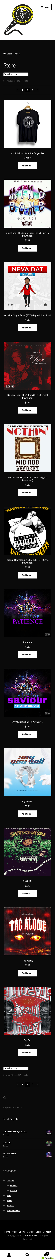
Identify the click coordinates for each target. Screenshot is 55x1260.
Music (9, 1200)
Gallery (30, 1231)
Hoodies (13, 1185)
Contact (47, 1231)
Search (27, 1255)
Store (38, 1231)
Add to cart (27, 165)
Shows (22, 1231)
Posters (10, 1205)
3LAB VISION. (31, 1235)
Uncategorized (13, 1210)
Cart (42, 1252)
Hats (9, 1195)
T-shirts (13, 1190)
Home (9, 53)
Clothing (11, 1180)
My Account (9, 1255)
